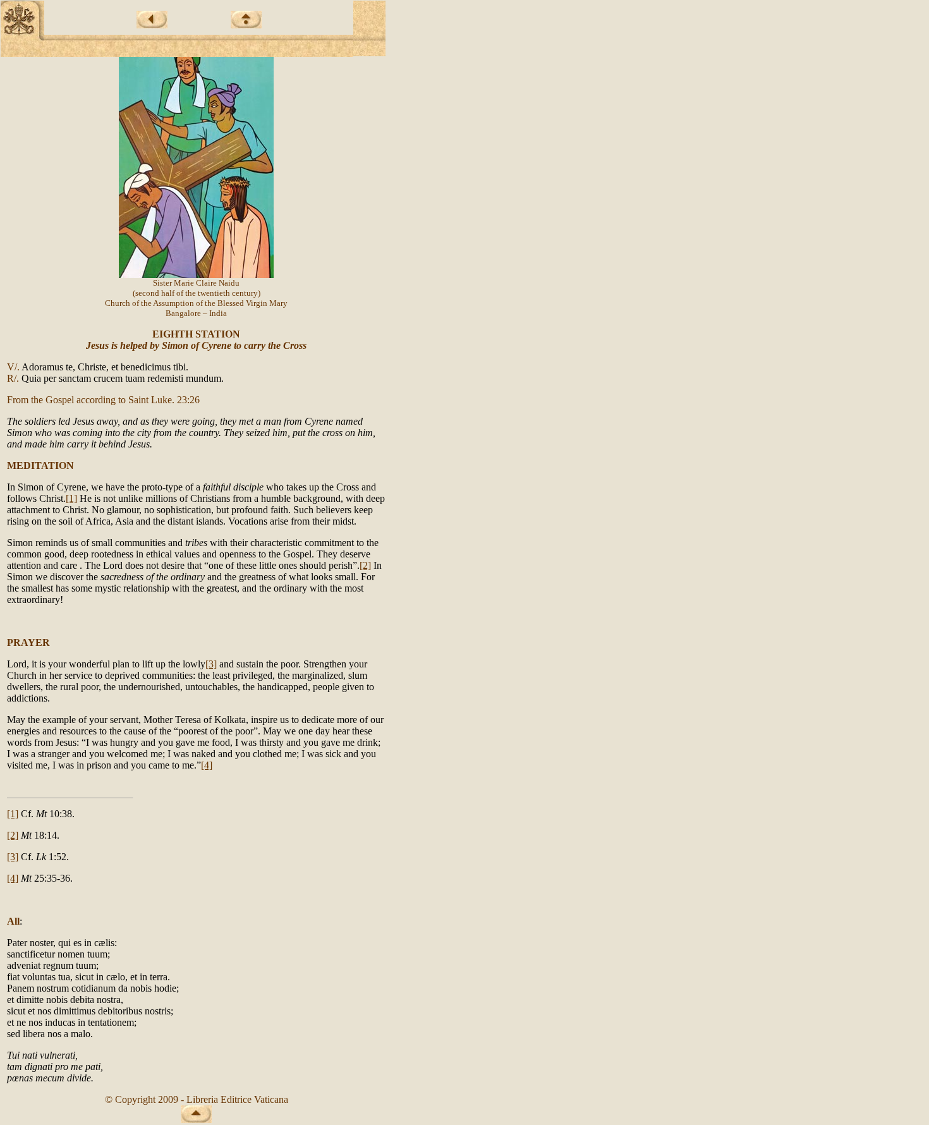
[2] (365, 565)
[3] (211, 664)
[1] (71, 498)
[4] (206, 765)
